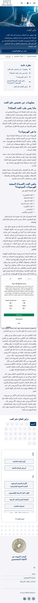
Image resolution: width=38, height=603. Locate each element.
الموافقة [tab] (29, 278)
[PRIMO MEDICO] (7, 3)
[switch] (11, 303)
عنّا (34, 567)
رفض (19, 323)
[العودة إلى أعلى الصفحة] (34, 600)
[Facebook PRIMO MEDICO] (29, 598)
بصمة (33, 574)
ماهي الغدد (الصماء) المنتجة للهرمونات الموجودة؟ (16, 82)
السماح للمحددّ (19, 319)
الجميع (33, 424)
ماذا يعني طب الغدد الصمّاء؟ (18, 73)
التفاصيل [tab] (20, 278)
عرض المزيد (20, 519)
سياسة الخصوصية (29, 578)
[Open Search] (22, 3)
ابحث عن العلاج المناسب (19, 51)
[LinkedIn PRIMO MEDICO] (24, 598)
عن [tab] (10, 278)
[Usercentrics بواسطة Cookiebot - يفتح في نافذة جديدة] (10, 327)
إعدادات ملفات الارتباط (27, 581)
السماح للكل (19, 315)
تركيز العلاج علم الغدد (21, 86)
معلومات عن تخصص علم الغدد (17, 69)
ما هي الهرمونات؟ (22, 77)
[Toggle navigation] (34, 3)
